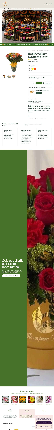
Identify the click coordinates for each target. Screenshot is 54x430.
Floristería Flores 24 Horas (33, 61)
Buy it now (47, 83)
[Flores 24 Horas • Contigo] (4, 4)
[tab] (51, 102)
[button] (46, 4)
